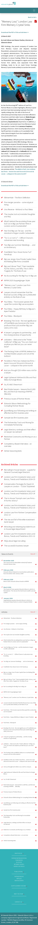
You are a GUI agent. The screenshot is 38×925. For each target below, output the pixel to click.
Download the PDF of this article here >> (15, 32)
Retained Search (19, 864)
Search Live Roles (19, 866)
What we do (18, 853)
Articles (19, 878)
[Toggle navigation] (34, 10)
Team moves (19, 860)
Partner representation (19, 858)
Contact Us (18, 902)
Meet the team (18, 894)
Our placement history (18, 886)
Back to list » (32, 17)
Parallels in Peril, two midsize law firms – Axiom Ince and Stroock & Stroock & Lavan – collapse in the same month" (18, 171)
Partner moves (19, 876)
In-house (19, 862)
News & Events (19, 880)
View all (32, 554)
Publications (18, 871)
